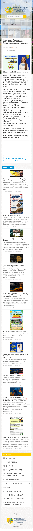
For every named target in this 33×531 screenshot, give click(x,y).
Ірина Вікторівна (10, 51)
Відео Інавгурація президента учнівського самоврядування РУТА (14, 159)
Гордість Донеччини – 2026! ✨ (13, 375)
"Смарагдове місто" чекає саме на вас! (15, 332)
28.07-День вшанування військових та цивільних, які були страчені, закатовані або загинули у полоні (15, 294)
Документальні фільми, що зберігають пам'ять (15, 239)
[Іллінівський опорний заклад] (16, 9)
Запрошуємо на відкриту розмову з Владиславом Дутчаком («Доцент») (14, 266)
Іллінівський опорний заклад (11, 525)
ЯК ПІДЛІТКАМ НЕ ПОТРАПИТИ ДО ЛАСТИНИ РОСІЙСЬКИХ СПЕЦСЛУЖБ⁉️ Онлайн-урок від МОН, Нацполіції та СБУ (15, 399)
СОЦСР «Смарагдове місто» (11, 215)
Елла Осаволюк (8, 226)
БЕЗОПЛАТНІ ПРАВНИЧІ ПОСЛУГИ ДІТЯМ (15, 437)
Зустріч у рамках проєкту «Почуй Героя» (15, 179)
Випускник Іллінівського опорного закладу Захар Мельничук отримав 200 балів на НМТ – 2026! (16, 355)
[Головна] (3, 30)
